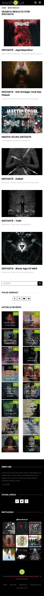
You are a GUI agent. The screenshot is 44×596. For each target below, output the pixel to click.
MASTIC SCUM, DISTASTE (16, 136)
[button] (9, 528)
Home (4, 8)
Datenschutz (35, 585)
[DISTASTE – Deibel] (22, 161)
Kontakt (13, 585)
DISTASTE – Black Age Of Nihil (19, 268)
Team (5, 585)
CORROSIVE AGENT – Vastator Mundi (31, 393)
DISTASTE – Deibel (12, 178)
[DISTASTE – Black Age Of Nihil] (22, 248)
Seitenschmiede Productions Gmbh (25, 576)
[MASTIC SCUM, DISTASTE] (22, 119)
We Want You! (22, 588)
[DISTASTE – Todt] (22, 203)
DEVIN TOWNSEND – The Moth (31, 446)
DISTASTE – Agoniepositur (17, 50)
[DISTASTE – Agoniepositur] (22, 32)
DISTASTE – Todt (11, 220)
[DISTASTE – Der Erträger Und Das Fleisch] (22, 74)
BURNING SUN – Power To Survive (31, 322)
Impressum (23, 585)
